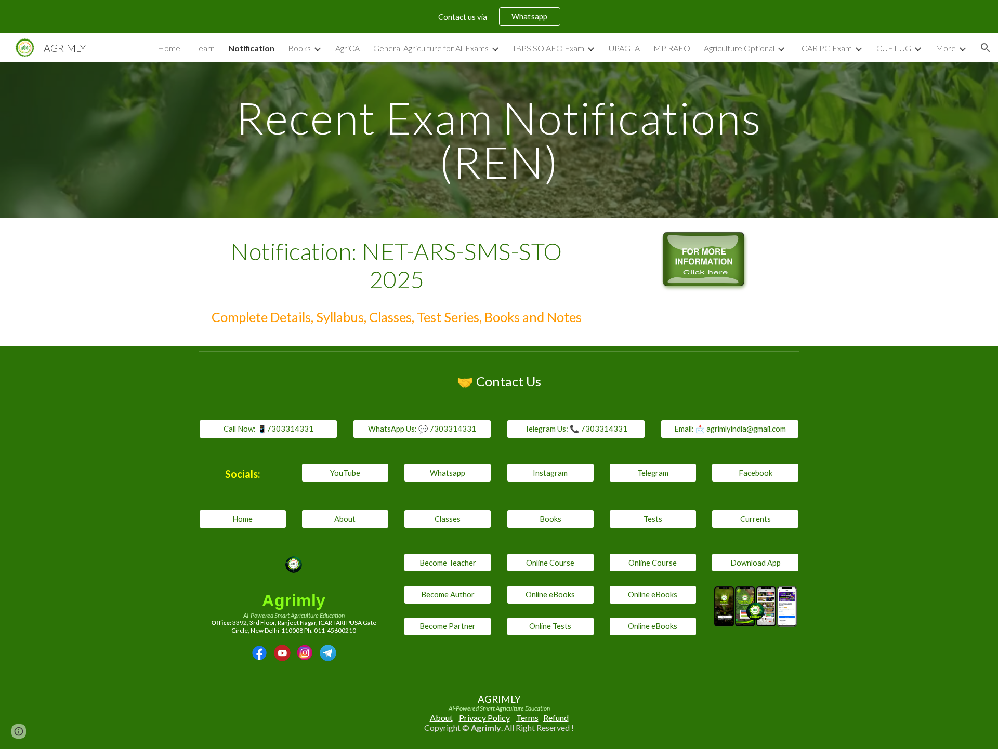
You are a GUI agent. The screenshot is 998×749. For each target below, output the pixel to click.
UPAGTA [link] (624, 48)
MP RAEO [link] (671, 48)
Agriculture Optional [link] (739, 48)
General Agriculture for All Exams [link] (431, 48)
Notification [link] (251, 48)
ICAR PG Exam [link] (825, 48)
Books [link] (299, 48)
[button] (985, 47)
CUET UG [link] (893, 48)
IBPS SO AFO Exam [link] (548, 48)
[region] (499, 16)
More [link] (946, 48)
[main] (499, 140)
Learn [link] (204, 48)
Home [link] (168, 48)
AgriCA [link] (347, 48)
